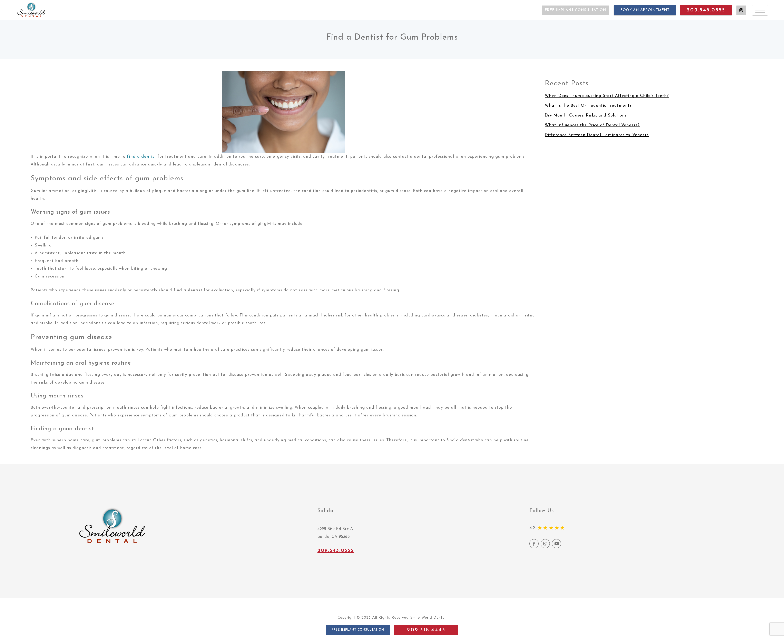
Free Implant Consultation (575, 10)
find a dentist (141, 157)
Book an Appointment (644, 10)
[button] (358, 630)
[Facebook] (534, 547)
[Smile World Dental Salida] (31, 10)
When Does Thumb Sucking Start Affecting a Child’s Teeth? (607, 96)
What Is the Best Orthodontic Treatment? (588, 106)
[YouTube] (556, 547)
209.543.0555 (706, 10)
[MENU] (760, 10)
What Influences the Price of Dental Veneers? (592, 125)
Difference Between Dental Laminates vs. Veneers (597, 135)
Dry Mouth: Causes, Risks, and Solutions (586, 115)
